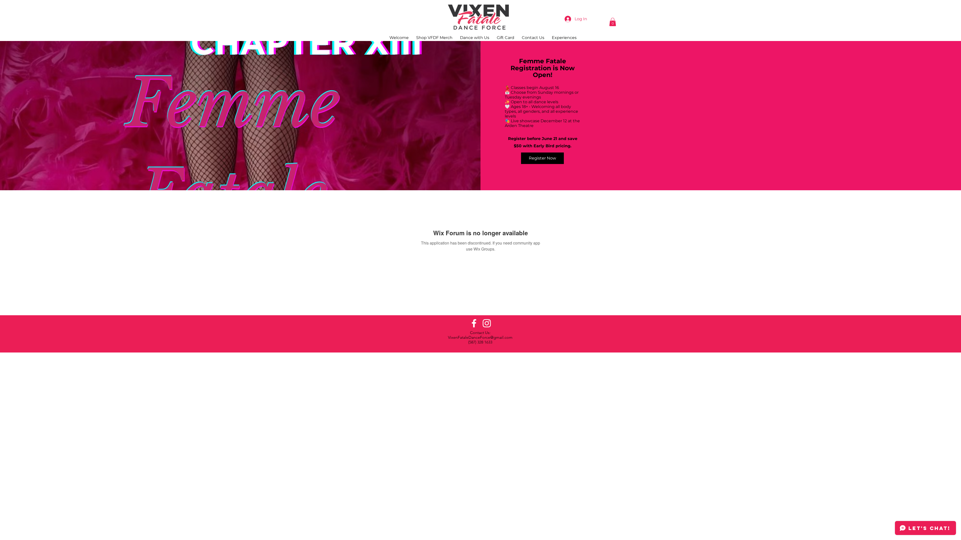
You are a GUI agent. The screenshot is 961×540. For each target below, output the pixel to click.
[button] (612, 22)
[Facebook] (473, 323)
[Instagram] (486, 323)
